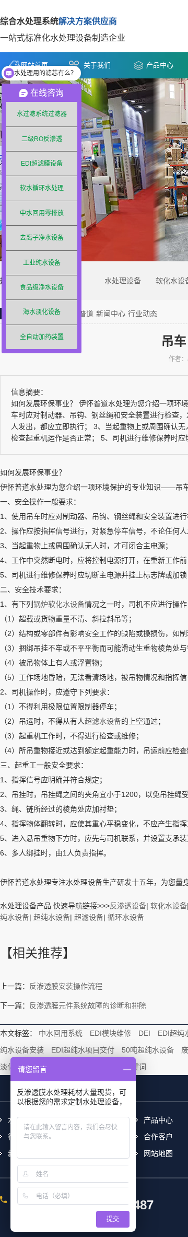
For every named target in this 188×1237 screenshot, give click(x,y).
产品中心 (159, 65)
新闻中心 (110, 313)
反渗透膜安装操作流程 (65, 986)
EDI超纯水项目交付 (82, 1050)
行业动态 (142, 313)
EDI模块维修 (110, 1033)
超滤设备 (88, 917)
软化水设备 (168, 905)
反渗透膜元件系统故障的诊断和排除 (87, 1005)
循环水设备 (126, 917)
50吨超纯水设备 (148, 1050)
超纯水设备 (51, 917)
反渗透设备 (128, 905)
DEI (144, 1033)
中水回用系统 (61, 1033)
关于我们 (97, 65)
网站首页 (34, 65)
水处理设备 (122, 280)
